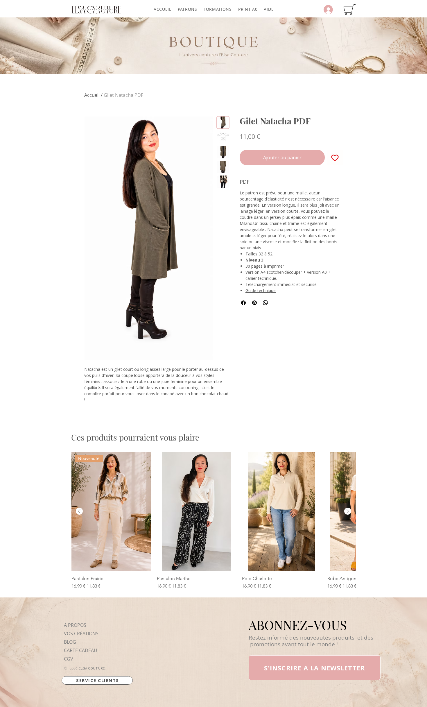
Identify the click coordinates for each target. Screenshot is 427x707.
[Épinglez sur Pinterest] (254, 302)
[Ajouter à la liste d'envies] (335, 157)
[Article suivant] (347, 511)
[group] (213, 521)
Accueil (92, 95)
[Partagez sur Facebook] (243, 302)
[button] (187, 9)
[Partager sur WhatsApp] (265, 302)
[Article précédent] (79, 511)
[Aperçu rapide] (196, 511)
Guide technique (260, 290)
